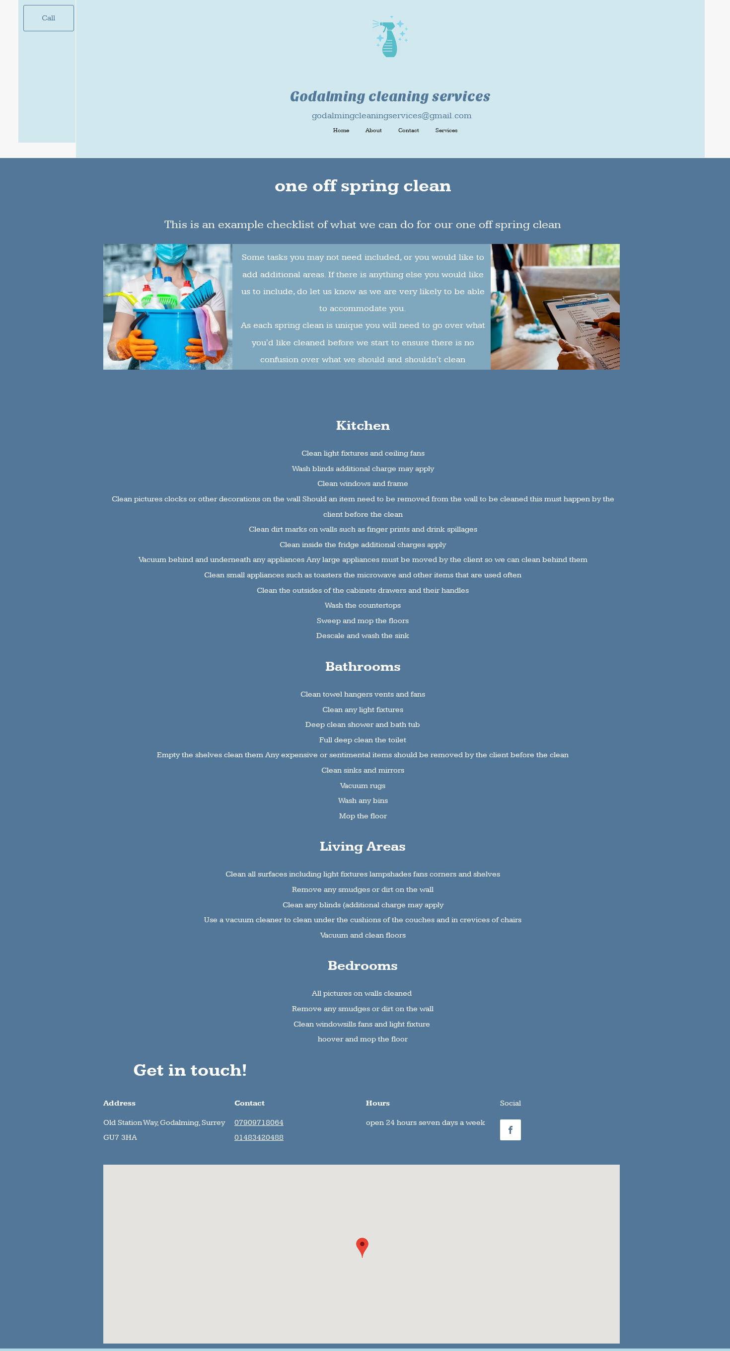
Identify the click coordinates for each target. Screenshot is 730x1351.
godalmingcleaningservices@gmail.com (392, 115)
